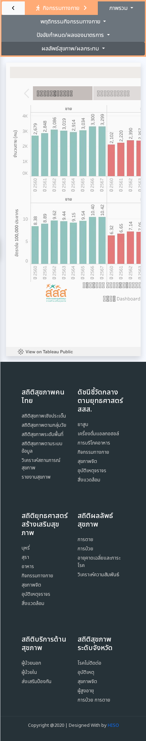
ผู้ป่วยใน (29, 672)
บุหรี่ (26, 548)
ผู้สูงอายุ (86, 690)
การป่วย (85, 548)
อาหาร (28, 566)
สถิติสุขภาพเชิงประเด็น (44, 416)
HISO (113, 725)
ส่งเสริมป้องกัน (36, 681)
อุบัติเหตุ (86, 672)
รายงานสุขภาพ (36, 477)
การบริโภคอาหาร (94, 443)
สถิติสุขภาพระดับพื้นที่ (42, 434)
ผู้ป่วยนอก (31, 663)
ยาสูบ (83, 424)
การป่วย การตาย (94, 700)
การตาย (85, 539)
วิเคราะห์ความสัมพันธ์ (98, 574)
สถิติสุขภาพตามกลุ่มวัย (44, 425)
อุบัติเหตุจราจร (92, 470)
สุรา (25, 557)
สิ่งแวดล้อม (89, 480)
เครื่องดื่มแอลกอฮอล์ (98, 433)
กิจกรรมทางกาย (93, 452)
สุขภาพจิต (87, 461)
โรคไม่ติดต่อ (89, 663)
